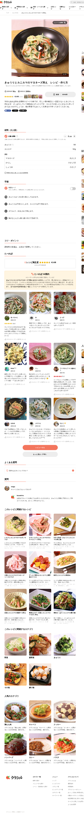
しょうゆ (9, 167)
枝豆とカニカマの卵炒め (62, 575)
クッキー (57, 724)
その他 (7, 687)
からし (8, 163)
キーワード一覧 (57, 795)
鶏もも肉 (8, 724)
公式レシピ (53, 8)
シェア (8, 110)
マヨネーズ (10, 158)
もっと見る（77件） (40, 454)
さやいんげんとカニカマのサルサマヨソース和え (40, 538)
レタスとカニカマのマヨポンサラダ (15, 538)
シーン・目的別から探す (40, 786)
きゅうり (8, 145)
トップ (54, 780)
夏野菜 (31, 658)
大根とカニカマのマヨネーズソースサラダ (14, 576)
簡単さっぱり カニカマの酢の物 (65, 613)
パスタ (56, 757)
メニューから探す (38, 783)
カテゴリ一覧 (56, 792)
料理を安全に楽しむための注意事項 (17, 173)
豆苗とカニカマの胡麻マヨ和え (15, 613)
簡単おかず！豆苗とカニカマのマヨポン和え (40, 613)
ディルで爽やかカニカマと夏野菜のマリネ (40, 576)
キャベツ (32, 724)
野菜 (6, 658)
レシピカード (72, 8)
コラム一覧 (55, 786)
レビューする (40, 447)
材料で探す (36, 780)
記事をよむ (62, 8)
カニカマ (8, 149)
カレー (31, 757)
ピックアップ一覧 (57, 789)
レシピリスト (56, 783)
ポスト (16, 110)
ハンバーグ (9, 757)
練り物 (31, 687)
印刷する (24, 110)
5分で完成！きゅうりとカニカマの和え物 (64, 538)
